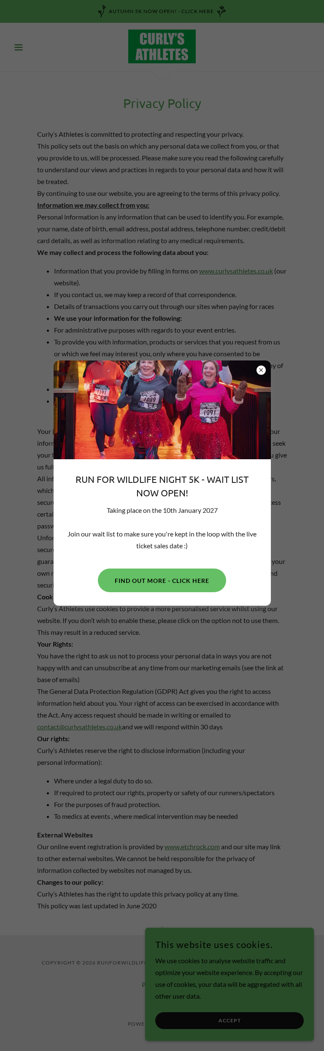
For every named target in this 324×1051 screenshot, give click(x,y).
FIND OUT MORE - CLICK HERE (162, 580)
